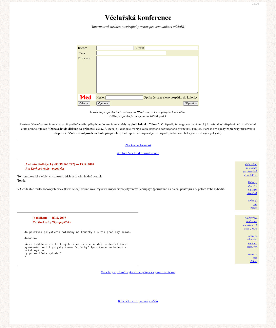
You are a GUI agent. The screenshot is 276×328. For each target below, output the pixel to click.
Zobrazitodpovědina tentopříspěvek (252, 187)
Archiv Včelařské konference (138, 152)
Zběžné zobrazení (138, 145)
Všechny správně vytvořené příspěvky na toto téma (138, 271)
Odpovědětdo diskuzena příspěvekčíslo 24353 (250, 169)
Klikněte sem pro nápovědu (138, 301)
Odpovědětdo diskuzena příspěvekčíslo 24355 (250, 223)
